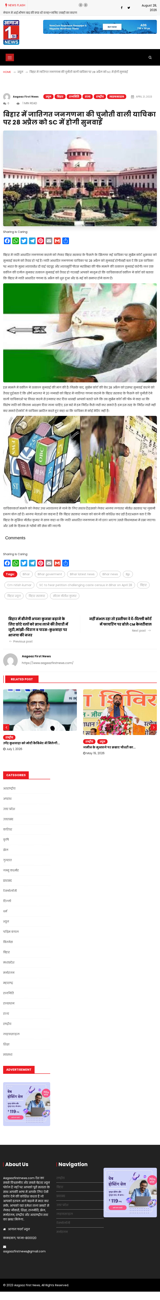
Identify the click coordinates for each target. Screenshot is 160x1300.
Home (7, 72)
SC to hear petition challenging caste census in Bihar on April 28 (85, 585)
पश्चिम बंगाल (11, 932)
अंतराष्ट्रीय (9, 788)
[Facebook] (121, 8)
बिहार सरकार (37, 596)
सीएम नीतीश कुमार (64, 596)
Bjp (128, 574)
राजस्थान (8, 1003)
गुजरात (7, 860)
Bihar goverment (50, 574)
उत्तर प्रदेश (9, 809)
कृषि (6, 840)
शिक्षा (6, 1044)
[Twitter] (129, 8)
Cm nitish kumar (19, 585)
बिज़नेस (8, 942)
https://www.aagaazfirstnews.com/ (48, 663)
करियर (7, 829)
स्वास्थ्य (7, 1054)
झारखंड (7, 881)
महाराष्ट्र (8, 983)
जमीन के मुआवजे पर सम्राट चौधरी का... (109, 747)
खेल (5, 850)
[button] (81, 5)
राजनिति (74, 96)
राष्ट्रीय (100, 96)
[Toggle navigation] (9, 57)
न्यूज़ (48, 96)
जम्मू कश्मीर (11, 870)
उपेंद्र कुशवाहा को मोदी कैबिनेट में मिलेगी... (31, 743)
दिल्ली (7, 901)
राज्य (87, 96)
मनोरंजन (8, 973)
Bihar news (110, 574)
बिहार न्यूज (14, 596)
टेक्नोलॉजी (10, 891)
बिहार (60, 96)
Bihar (26, 574)
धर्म (5, 911)
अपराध (7, 799)
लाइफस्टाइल (116, 96)
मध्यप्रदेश (8, 962)
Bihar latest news (82, 574)
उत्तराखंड (8, 819)
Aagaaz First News (26, 96)
